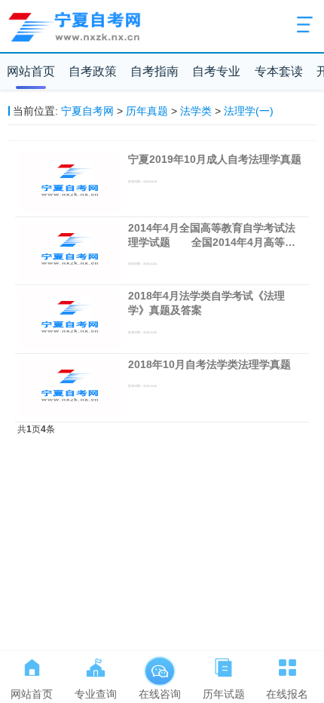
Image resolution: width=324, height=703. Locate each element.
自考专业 (216, 71)
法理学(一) (249, 111)
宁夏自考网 (87, 111)
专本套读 (279, 71)
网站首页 (31, 71)
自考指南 (154, 71)
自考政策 (93, 71)
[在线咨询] (159, 664)
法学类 (196, 111)
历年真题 (147, 111)
